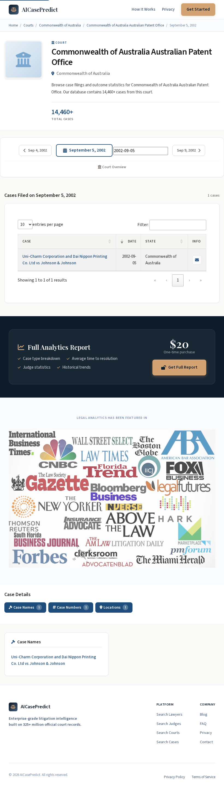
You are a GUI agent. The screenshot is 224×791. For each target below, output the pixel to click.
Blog (203, 714)
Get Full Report (183, 367)
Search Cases (168, 742)
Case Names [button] (26, 607)
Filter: (143, 225)
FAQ (203, 724)
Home (13, 25)
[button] (109, 241)
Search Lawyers (169, 714)
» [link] (201, 280)
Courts (28, 25)
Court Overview (113, 167)
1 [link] (178, 280)
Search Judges (169, 724)
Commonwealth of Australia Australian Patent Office (125, 25)
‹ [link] (166, 280)
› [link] (189, 280)
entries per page (48, 224)
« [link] (155, 280)
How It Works (143, 9)
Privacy (168, 9)
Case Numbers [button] (72, 607)
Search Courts (168, 733)
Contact (206, 742)
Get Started (198, 9)
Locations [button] (115, 607)
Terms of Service (203, 777)
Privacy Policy (174, 777)
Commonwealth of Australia (60, 25)
